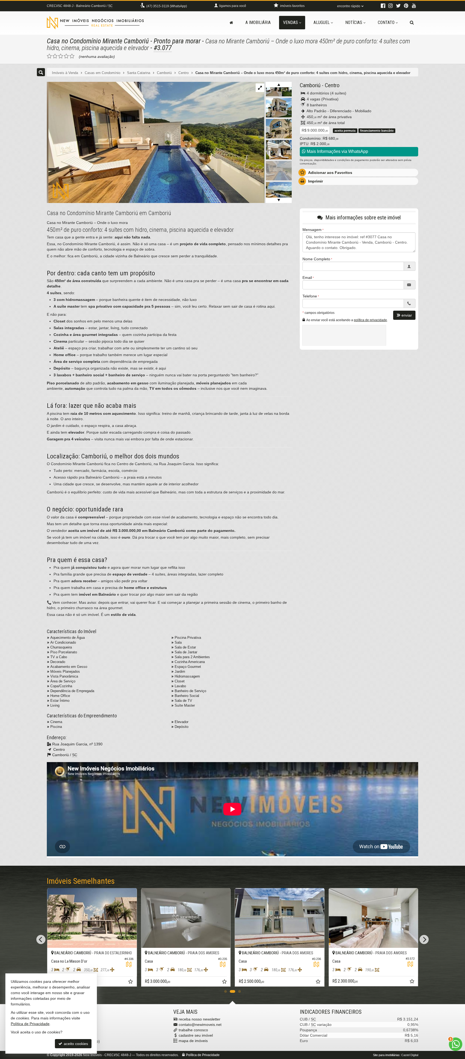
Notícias (353, 22)
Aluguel (321, 22)
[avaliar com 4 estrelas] (66, 56)
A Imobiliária (258, 22)
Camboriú (310, 85)
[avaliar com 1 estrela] (49, 56)
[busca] (412, 22)
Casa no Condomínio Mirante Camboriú (98, 41)
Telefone (309, 296)
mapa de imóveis (193, 1041)
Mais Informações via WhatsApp (337, 151)
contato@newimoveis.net (200, 1024)
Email (307, 278)
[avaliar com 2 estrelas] (55, 56)
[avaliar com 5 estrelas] (72, 56)
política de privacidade (370, 320)
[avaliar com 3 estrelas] (60, 56)
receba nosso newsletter (199, 1019)
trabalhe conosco (193, 1030)
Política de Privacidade (203, 1055)
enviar (406, 315)
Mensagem (312, 230)
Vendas (290, 22)
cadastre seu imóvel (196, 1035)
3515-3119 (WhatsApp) (166, 6)
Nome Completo (316, 259)
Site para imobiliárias (386, 1055)
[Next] (424, 939)
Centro (332, 85)
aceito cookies (75, 1044)
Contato (386, 22)
